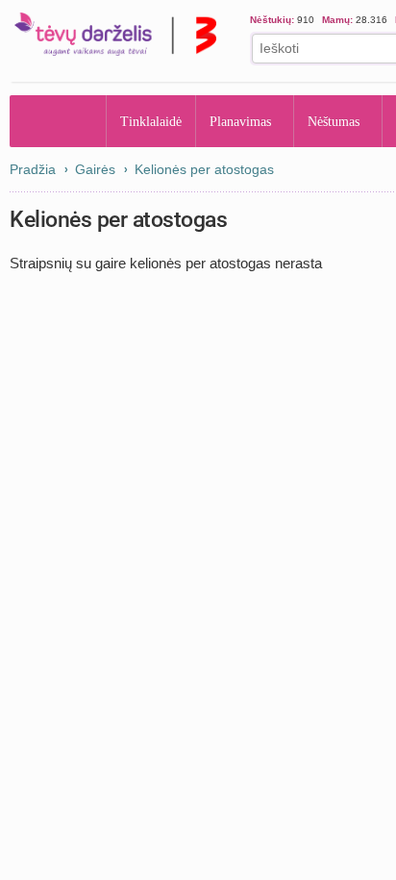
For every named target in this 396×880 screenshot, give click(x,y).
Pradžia (58, 121)
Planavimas (245, 121)
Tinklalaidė (151, 121)
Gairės (95, 169)
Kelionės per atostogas (204, 169)
